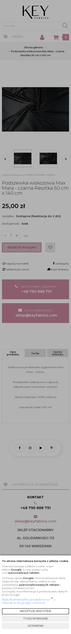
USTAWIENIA (36, 625)
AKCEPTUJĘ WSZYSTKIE (35, 611)
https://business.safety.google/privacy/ (26, 599)
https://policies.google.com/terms (24, 602)
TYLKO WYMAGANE (35, 618)
